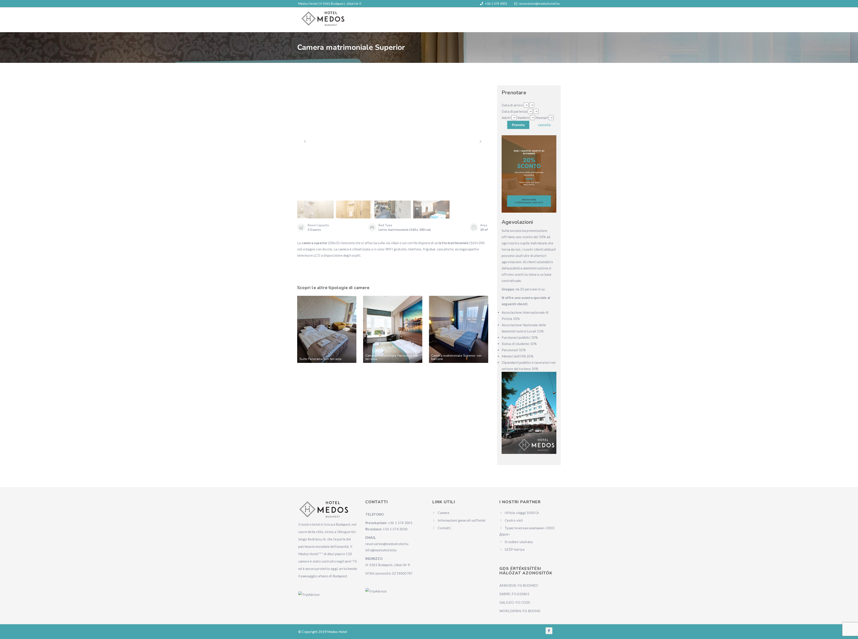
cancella (544, 125)
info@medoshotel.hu (381, 550)
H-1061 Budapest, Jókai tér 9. (341, 3)
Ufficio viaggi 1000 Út (522, 513)
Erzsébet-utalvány (519, 542)
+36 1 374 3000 (395, 529)
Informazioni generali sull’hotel (461, 520)
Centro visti (514, 520)
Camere (443, 513)
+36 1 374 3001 (495, 3)
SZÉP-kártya (514, 549)
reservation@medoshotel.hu (539, 3)
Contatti (444, 528)
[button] (480, 141)
